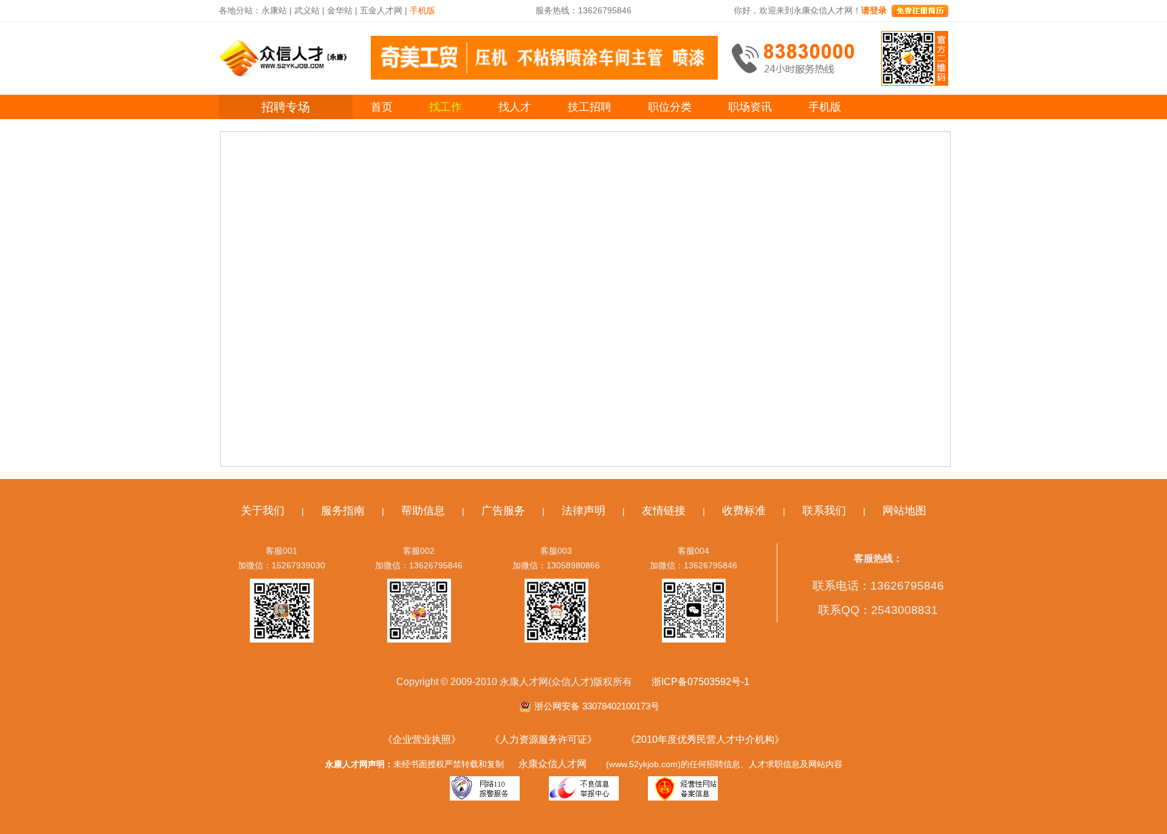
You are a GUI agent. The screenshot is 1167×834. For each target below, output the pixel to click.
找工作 (445, 107)
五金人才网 (381, 10)
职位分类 (670, 107)
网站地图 (904, 511)
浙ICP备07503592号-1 (700, 682)
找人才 (514, 107)
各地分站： (240, 10)
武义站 (307, 10)
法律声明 (583, 511)
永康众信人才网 (552, 764)
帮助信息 (423, 511)
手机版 (824, 107)
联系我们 (824, 511)
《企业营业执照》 (422, 739)
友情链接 (664, 511)
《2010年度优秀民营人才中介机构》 (705, 739)
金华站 (340, 10)
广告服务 (503, 511)
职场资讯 (750, 107)
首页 (382, 107)
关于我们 (262, 511)
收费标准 (744, 511)
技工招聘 (589, 107)
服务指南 (343, 511)
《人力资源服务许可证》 (543, 739)
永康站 (274, 10)
